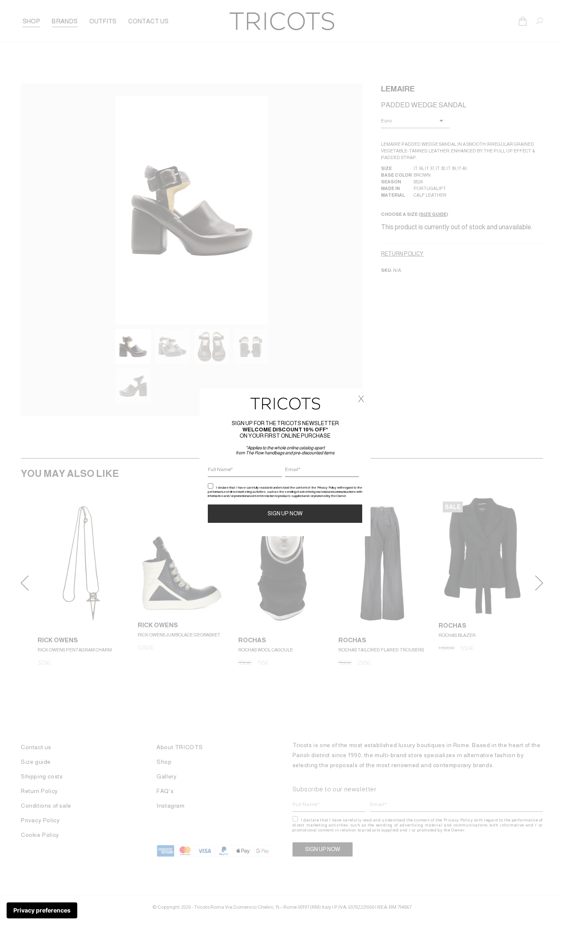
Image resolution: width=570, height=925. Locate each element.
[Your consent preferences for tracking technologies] (42, 910)
